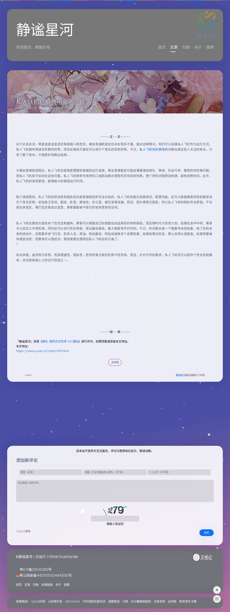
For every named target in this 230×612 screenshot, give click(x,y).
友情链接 (47, 584)
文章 (174, 47)
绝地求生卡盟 (187, 601)
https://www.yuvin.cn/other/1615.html (42, 351)
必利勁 (172, 601)
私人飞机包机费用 (152, 149)
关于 (198, 47)
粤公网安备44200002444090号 (46, 576)
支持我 (115, 362)
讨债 (125, 601)
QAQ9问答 (38, 601)
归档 (186, 47)
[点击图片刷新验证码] (115, 510)
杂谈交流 (44, 108)
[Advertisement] (111, 304)
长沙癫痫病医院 (141, 601)
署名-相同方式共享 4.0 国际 (60, 341)
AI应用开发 (55, 601)
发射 (206, 533)
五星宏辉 (159, 601)
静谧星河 (181, 375)
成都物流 (114, 601)
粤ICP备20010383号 (36, 570)
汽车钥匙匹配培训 (93, 601)
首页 (162, 47)
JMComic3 (72, 601)
